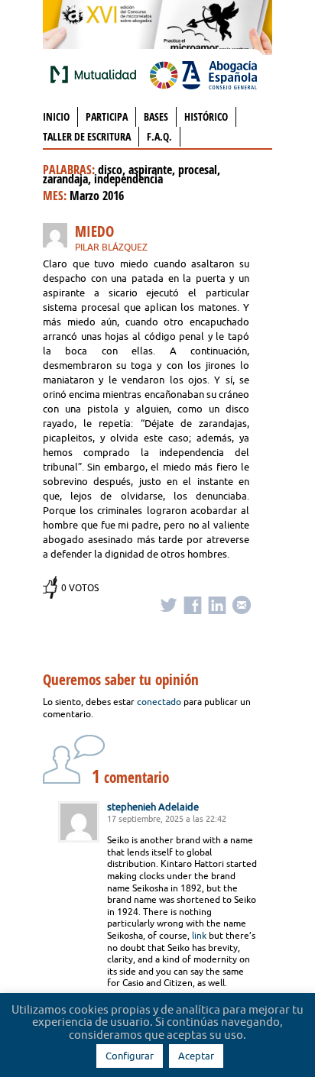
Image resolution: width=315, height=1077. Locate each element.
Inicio (56, 116)
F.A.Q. (159, 136)
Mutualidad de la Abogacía (96, 74)
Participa (107, 116)
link (199, 935)
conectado (159, 702)
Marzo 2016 (97, 195)
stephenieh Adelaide (153, 806)
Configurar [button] (130, 1055)
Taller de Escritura (87, 136)
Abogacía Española (203, 74)
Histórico (206, 116)
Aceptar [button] (196, 1055)
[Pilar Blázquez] (59, 238)
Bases (156, 116)
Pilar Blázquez (111, 247)
